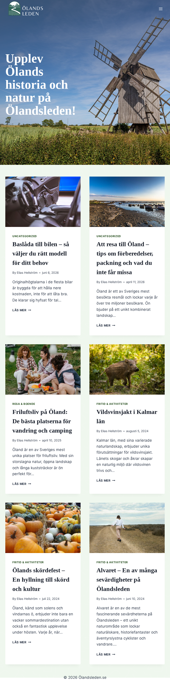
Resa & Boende (23, 404)
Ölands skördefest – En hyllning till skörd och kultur (41, 579)
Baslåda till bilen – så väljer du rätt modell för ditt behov (40, 253)
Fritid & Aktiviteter (112, 404)
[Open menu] (160, 8)
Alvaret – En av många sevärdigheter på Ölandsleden (127, 579)
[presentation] (43, 202)
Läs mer (21, 310)
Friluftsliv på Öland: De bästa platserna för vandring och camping (42, 421)
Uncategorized (24, 236)
